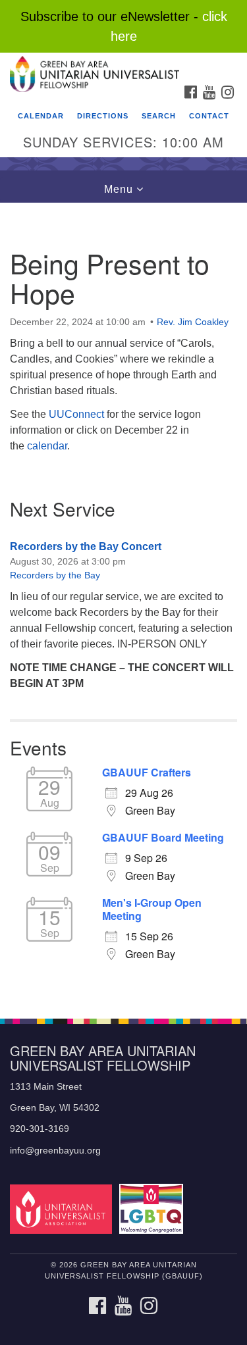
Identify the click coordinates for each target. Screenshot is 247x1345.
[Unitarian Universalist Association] (63, 1208)
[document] (123, 603)
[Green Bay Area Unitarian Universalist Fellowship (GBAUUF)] (123, 65)
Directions (102, 116)
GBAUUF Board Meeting (163, 837)
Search (159, 116)
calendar (47, 445)
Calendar (41, 116)
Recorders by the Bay (55, 575)
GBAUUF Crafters (146, 772)
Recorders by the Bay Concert (85, 546)
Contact (209, 116)
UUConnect (76, 414)
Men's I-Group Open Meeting (152, 909)
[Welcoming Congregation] (153, 1208)
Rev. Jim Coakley (193, 322)
